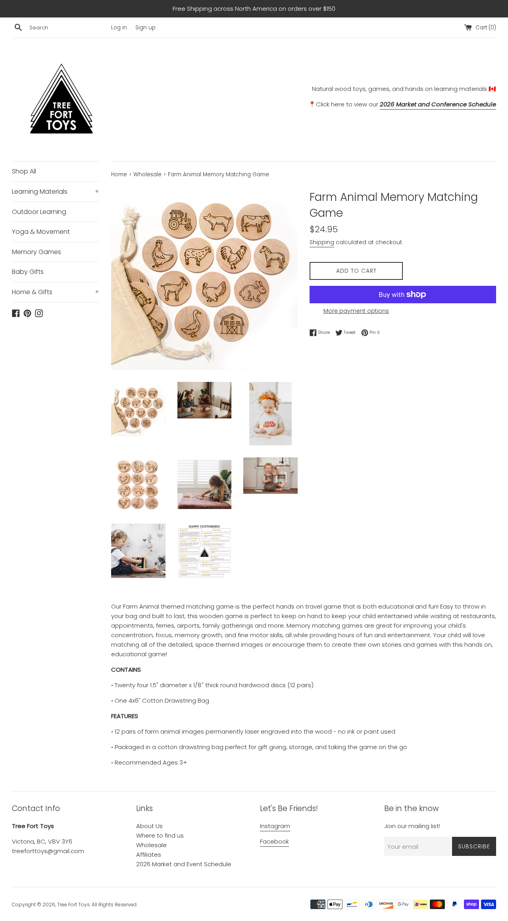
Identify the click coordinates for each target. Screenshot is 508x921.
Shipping (322, 242)
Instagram (275, 826)
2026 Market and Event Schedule (183, 864)
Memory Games (36, 251)
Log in (119, 27)
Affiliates (148, 854)
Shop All (24, 171)
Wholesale (151, 845)
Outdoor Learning (39, 211)
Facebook (274, 841)
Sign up (145, 27)
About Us (149, 826)
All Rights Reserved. (114, 904)
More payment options (356, 311)
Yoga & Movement (41, 231)
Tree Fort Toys (73, 904)
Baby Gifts (28, 271)
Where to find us (160, 835)
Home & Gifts (55, 292)
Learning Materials (55, 191)
